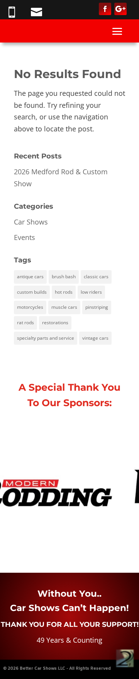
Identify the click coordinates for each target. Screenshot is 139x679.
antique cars (30, 276)
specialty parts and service (45, 338)
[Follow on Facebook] (105, 9)
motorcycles (30, 307)
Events (24, 237)
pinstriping (96, 307)
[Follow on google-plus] (120, 9)
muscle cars (64, 307)
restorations (55, 322)
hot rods (64, 292)
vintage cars (95, 338)
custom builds (32, 292)
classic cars (96, 276)
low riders (91, 292)
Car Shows (31, 221)
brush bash (64, 276)
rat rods (25, 322)
